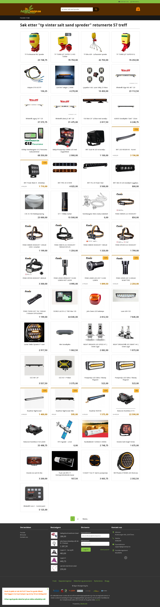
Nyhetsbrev (98, 581)
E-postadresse (86, 533)
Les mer (98, 600)
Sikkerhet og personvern (83, 581)
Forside (22, 18)
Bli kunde (23, 535)
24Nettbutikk (83, 604)
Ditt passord (85, 541)
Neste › (85, 519)
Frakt (55, 581)
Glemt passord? (104, 550)
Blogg (107, 581)
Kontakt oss (24, 537)
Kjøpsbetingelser (65, 581)
